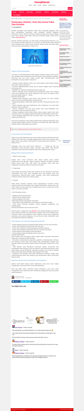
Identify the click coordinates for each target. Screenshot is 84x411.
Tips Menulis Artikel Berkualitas (64, 53)
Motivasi (46, 12)
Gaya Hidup (30, 12)
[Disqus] (35, 345)
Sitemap (45, 5)
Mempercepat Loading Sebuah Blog (65, 49)
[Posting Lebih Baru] (14, 317)
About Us (21, 12)
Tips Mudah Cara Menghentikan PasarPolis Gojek (66, 72)
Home (30, 5)
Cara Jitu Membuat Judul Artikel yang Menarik (66, 77)
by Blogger (70, 409)
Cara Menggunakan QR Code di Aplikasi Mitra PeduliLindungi (65, 85)
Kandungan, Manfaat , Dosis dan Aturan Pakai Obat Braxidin (32, 23)
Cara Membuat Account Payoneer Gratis (65, 64)
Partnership (55, 12)
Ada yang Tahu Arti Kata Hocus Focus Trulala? (65, 60)
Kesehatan (38, 12)
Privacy (39, 5)
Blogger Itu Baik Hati (64, 56)
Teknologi (63, 12)
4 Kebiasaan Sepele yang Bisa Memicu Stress (29, 129)
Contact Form (51, 5)
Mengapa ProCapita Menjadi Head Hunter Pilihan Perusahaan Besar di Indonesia (65, 25)
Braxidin (34, 211)
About (34, 5)
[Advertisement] (35, 302)
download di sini (20, 37)
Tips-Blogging (16, 15)
